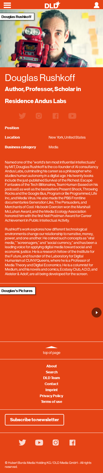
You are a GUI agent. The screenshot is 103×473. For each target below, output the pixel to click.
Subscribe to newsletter (34, 420)
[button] (97, 313)
